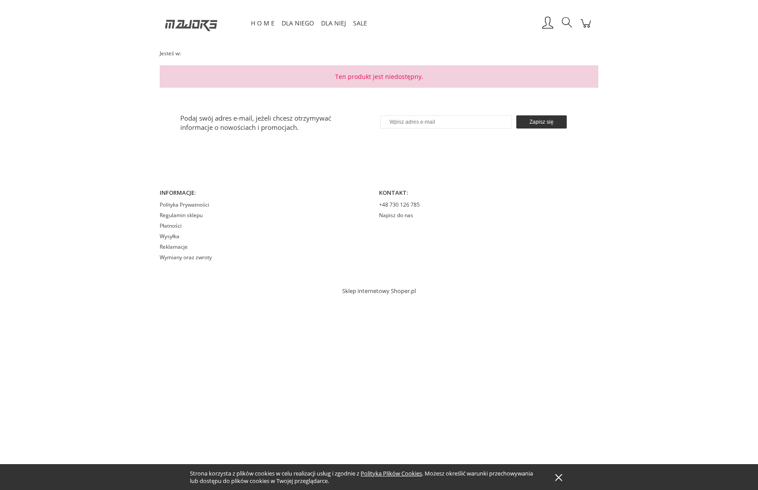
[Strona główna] (203, 23)
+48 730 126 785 (399, 204)
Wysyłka (169, 236)
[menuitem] (262, 23)
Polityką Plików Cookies (391, 473)
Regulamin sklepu (181, 215)
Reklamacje (174, 246)
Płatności (171, 225)
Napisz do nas (396, 215)
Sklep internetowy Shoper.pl (379, 291)
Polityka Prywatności (184, 204)
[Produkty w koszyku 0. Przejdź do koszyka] (586, 28)
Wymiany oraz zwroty (186, 257)
